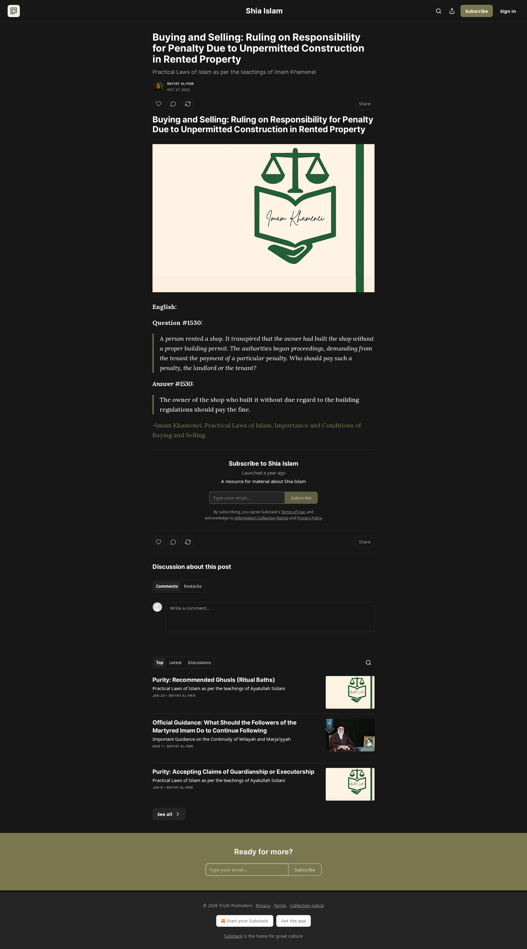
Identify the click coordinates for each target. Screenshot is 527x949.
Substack (233, 936)
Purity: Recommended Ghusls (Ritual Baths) (213, 679)
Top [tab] (159, 662)
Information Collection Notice (262, 518)
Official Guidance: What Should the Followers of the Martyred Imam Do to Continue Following (224, 726)
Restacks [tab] (193, 586)
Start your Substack (247, 921)
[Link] (144, 124)
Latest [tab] (175, 662)
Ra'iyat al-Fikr (180, 84)
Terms (280, 905)
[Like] (158, 104)
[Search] (438, 11)
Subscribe (476, 11)
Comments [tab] (167, 586)
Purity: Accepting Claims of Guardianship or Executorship (233, 771)
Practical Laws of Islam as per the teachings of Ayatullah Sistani (218, 688)
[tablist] (178, 586)
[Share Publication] (452, 11)
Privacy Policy (309, 518)
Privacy (263, 905)
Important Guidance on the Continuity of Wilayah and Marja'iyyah (221, 739)
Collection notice (307, 905)
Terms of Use (293, 511)
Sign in (508, 11)
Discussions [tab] (199, 662)
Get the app (293, 921)
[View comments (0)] (173, 104)
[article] (263, 692)
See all (164, 814)
